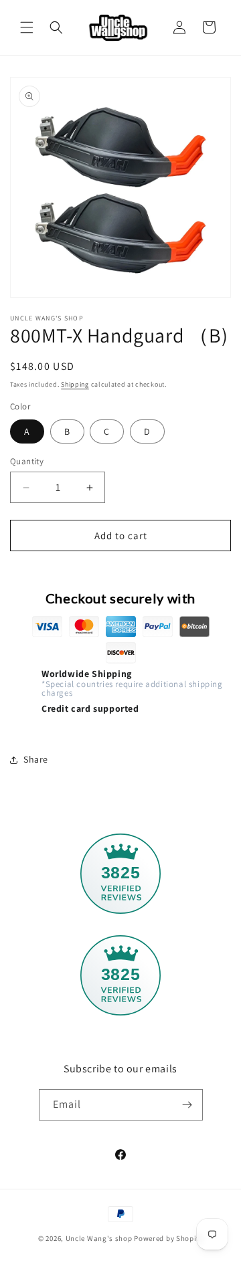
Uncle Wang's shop (99, 1238)
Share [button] (35, 759)
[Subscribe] (187, 1105)
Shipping (75, 384)
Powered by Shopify (168, 1238)
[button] (27, 27)
